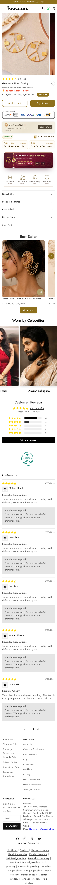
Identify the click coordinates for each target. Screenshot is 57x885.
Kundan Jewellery (38, 854)
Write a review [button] (28, 440)
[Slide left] (6, 256)
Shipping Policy (11, 744)
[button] (2, 8)
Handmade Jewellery (29, 866)
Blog (25, 759)
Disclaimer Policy (11, 766)
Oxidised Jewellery (16, 858)
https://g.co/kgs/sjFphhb (41, 828)
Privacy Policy (10, 761)
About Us (27, 744)
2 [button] (24, 729)
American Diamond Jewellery (25, 862)
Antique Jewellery (33, 870)
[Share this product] (52, 83)
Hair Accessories (31, 779)
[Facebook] (17, 838)
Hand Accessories (32, 784)
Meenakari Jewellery (38, 858)
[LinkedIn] (32, 838)
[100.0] (27, 458)
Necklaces (12, 850)
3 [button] (29, 729)
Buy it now (42, 103)
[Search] (43, 8)
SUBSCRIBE (12, 826)
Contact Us (28, 764)
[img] (9, 483)
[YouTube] (39, 838)
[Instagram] (24, 838)
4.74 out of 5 (37, 408)
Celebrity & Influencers (34, 749)
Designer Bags (29, 874)
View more (28, 310)
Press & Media (30, 754)
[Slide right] (51, 256)
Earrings (27, 774)
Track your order (31, 789)
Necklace (27, 769)
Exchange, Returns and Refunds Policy (10, 753)
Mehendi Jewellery (30, 878)
